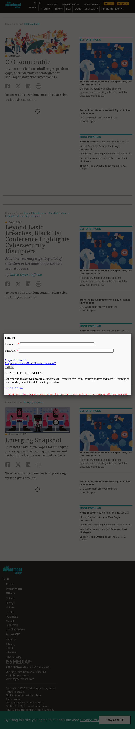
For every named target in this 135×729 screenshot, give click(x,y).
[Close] (131, 333)
